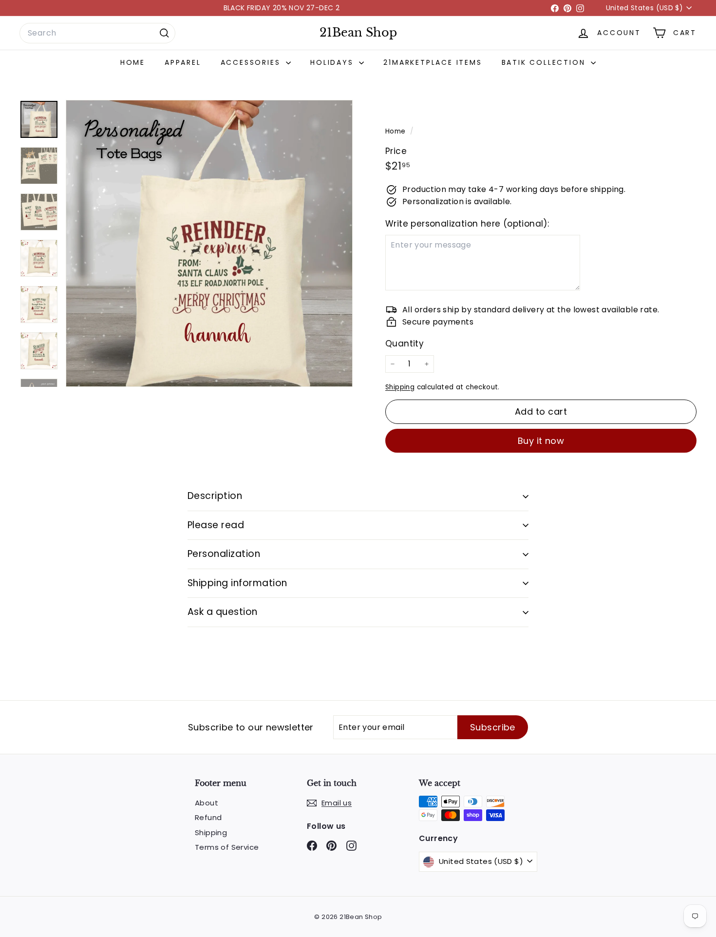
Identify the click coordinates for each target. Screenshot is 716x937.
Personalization (224, 553)
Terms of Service (227, 847)
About (206, 803)
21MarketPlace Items (432, 62)
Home (132, 62)
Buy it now (541, 441)
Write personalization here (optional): (467, 223)
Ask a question (223, 611)
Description (215, 495)
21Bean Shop (358, 32)
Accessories (252, 62)
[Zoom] (209, 243)
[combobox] (97, 33)
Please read (216, 525)
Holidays (333, 62)
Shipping (400, 387)
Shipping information (237, 583)
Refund (208, 817)
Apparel (183, 62)
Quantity (404, 343)
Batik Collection (545, 62)
